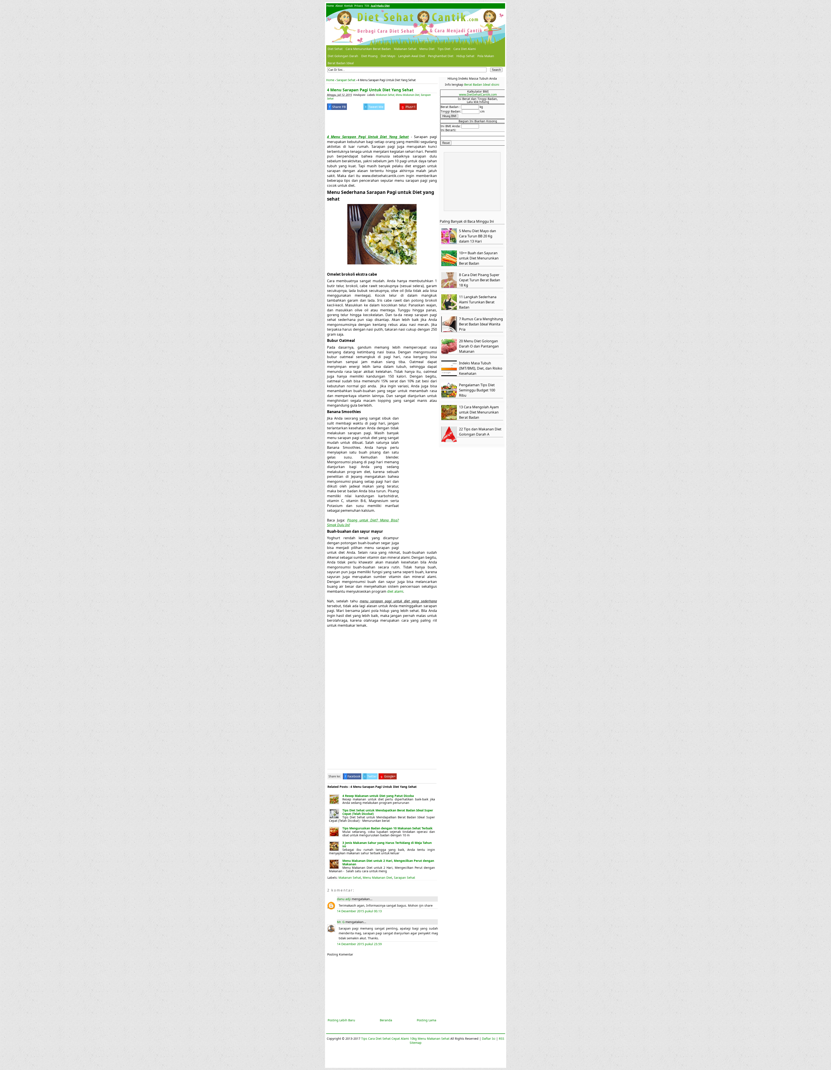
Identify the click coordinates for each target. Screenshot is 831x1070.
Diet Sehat (335, 49)
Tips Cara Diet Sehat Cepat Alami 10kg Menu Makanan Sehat (405, 1038)
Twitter (370, 776)
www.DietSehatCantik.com (478, 94)
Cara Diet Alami (464, 49)
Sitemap (416, 1043)
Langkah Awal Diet (411, 56)
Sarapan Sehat (404, 877)
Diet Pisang (369, 56)
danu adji (344, 899)
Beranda (386, 1020)
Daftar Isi (488, 1038)
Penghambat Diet (440, 56)
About (339, 6)
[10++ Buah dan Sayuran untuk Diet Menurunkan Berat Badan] (449, 265)
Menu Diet (427, 49)
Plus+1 (409, 107)
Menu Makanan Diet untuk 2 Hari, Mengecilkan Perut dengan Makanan (388, 862)
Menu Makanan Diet (407, 95)
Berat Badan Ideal (341, 63)
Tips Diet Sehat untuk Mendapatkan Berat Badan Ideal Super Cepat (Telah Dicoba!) (387, 812)
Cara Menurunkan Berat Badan (368, 49)
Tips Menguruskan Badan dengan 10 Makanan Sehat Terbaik (387, 828)
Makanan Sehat (405, 49)
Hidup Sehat (465, 56)
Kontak (348, 6)
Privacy (358, 6)
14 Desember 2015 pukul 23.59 (359, 944)
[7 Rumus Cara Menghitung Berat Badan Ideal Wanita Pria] (449, 331)
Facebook (352, 776)
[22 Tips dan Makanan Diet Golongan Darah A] (449, 441)
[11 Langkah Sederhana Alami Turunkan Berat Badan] (449, 309)
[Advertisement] (362, 121)
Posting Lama (426, 1020)
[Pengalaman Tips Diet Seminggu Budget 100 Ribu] (449, 397)
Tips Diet (444, 49)
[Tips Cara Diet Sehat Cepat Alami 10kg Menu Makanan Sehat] (415, 27)
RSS (501, 1038)
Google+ (388, 776)
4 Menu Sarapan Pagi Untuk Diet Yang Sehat (370, 90)
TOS (366, 6)
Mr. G (341, 922)
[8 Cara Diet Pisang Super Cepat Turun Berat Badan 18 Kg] (449, 287)
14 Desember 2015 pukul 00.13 (359, 911)
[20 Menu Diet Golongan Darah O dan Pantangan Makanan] (449, 353)
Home (330, 6)
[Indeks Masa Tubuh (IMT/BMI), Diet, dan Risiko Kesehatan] (449, 375)
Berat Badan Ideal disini (481, 84)
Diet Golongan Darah (343, 56)
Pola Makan (485, 56)
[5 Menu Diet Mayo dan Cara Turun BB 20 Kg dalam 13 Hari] (449, 243)
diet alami (395, 591)
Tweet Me (374, 107)
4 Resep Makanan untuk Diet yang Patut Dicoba (378, 796)
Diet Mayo (388, 56)
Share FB (337, 107)
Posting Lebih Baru (341, 1020)
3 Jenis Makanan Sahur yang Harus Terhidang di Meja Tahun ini (387, 844)
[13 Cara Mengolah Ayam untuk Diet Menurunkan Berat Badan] (449, 419)
